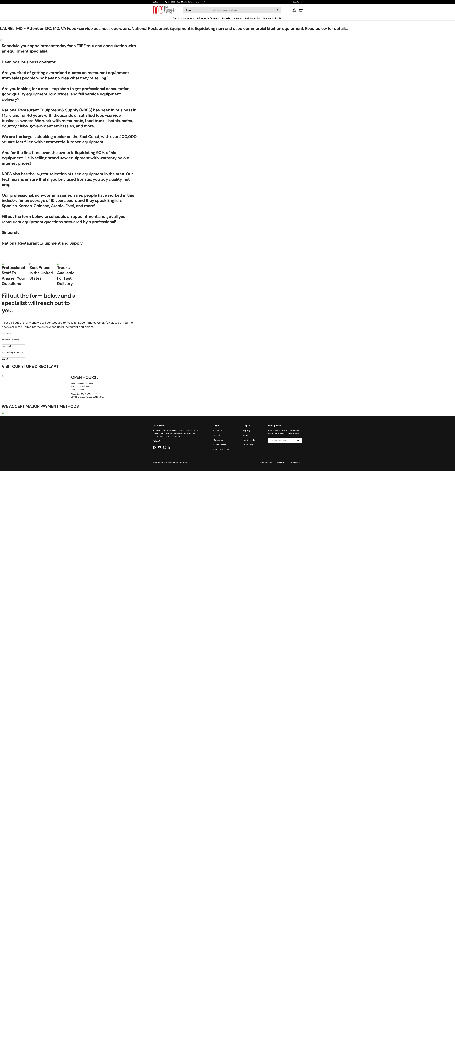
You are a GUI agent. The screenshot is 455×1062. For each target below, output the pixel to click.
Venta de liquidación (272, 18)
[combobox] (232, 10)
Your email (6, 346)
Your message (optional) (12, 352)
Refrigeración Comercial (208, 18)
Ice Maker (226, 18)
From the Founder (221, 449)
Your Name (6, 333)
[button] (300, 10)
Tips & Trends (249, 440)
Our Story (217, 430)
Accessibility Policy (295, 462)
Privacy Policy (280, 462)
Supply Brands (219, 444)
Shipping (246, 430)
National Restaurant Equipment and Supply (172, 462)
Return (245, 435)
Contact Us (218, 440)
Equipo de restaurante (183, 18)
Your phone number (10, 339)
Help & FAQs (248, 444)
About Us (217, 435)
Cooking (238, 18)
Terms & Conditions (265, 462)
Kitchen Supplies (252, 18)
